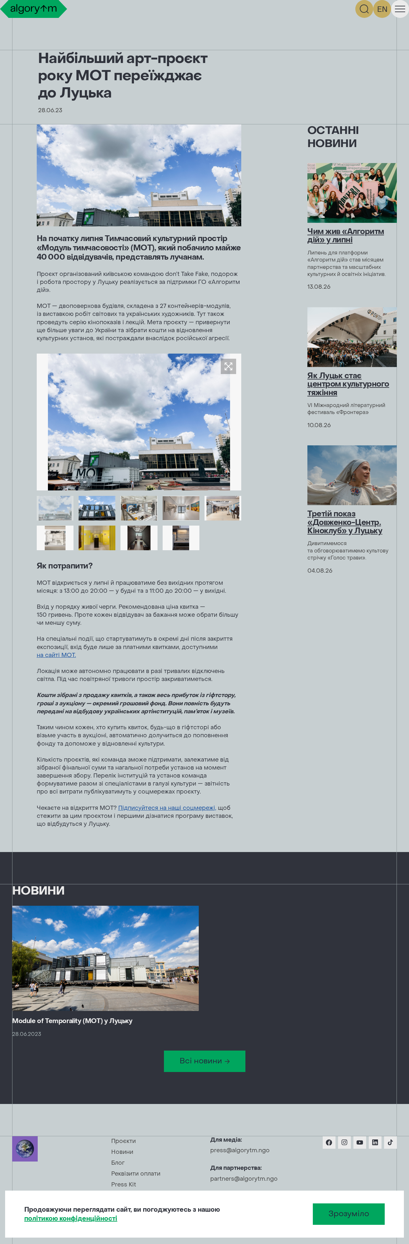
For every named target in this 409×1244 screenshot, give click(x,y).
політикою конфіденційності (70, 1219)
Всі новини (201, 1061)
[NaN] (55, 508)
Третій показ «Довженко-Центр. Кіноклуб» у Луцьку (344, 522)
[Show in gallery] (228, 366)
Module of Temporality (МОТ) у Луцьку (72, 1021)
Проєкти (123, 1141)
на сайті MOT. (56, 655)
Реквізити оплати (135, 1173)
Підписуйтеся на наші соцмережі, (167, 808)
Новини (122, 1152)
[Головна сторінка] (33, 9)
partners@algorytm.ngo (244, 1179)
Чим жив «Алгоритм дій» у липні (345, 236)
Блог (118, 1163)
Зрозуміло (348, 1214)
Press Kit (123, 1184)
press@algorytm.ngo (240, 1150)
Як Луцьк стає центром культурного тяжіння (348, 384)
